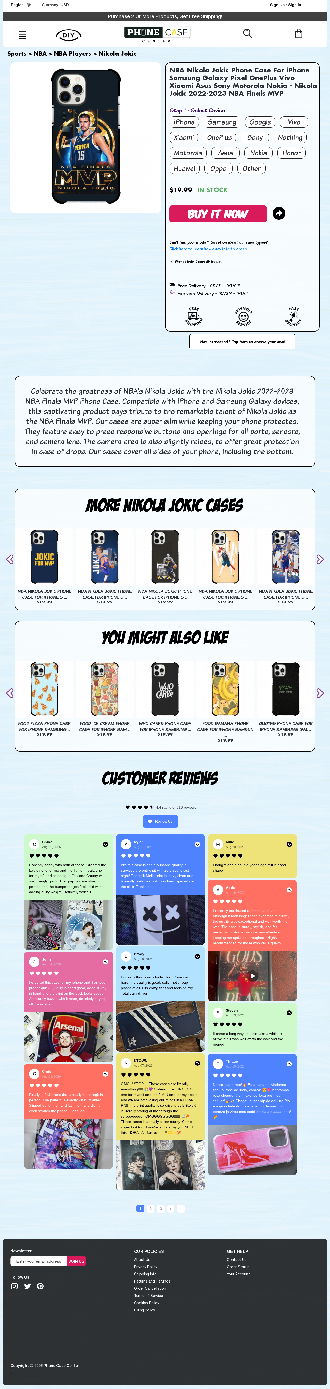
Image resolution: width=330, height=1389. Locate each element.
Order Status (238, 1267)
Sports (16, 54)
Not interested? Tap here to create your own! (242, 341)
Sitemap (12, 1373)
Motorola (188, 152)
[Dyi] (68, 32)
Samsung (222, 121)
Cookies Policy (146, 1303)
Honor (291, 152)
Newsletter (21, 1250)
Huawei (184, 168)
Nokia (258, 152)
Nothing (290, 137)
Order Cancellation (150, 1288)
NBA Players (72, 54)
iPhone (184, 121)
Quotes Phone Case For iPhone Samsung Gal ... (285, 726)
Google (260, 121)
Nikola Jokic (117, 54)
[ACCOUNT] (314, 6)
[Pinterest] (40, 1286)
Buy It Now (218, 213)
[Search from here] (247, 33)
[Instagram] (14, 1286)
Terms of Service (148, 1296)
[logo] (157, 34)
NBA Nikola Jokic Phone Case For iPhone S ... (44, 594)
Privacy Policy (145, 1267)
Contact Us (237, 1260)
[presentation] (10, 559)
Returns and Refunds (152, 1281)
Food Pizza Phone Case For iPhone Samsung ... (44, 726)
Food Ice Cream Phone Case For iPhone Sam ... (104, 726)
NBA (40, 54)
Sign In (294, 4)
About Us (142, 1260)
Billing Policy (144, 1310)
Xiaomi (184, 137)
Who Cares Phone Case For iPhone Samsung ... (165, 726)
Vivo (294, 121)
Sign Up (278, 4)
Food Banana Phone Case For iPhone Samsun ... (225, 729)
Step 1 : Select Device (197, 110)
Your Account (238, 1274)
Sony (255, 137)
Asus (225, 152)
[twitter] (27, 1286)
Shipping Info (145, 1274)
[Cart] (298, 33)
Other (252, 168)
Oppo (218, 168)
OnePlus (219, 137)
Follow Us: (20, 1277)
